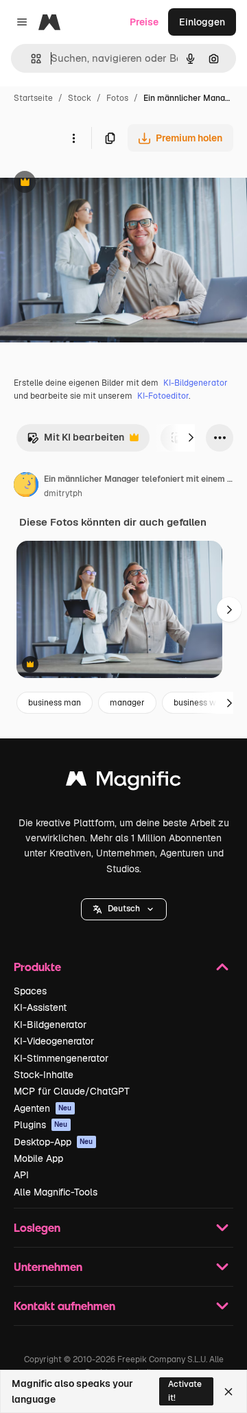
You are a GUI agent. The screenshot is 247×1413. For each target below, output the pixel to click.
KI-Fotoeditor (163, 395)
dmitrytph (63, 493)
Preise (144, 22)
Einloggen (202, 22)
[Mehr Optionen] (73, 138)
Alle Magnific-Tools (55, 1192)
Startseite (33, 98)
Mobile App (38, 1158)
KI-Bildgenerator (195, 382)
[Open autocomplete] (30, 59)
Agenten (43, 1108)
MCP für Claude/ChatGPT (72, 1091)
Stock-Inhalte (43, 1074)
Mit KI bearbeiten (75, 441)
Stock (79, 98)
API (21, 1175)
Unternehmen (48, 1266)
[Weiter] (190, 438)
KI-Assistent (40, 1007)
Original (88, 183)
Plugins (41, 1125)
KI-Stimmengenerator (61, 1058)
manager (127, 702)
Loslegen (37, 1227)
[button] (124, 909)
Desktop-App (53, 1142)
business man (54, 702)
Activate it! (185, 1391)
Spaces (30, 991)
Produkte (37, 966)
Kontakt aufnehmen (64, 1305)
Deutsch (124, 908)
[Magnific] (123, 782)
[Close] (228, 1391)
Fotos (117, 98)
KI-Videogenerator (54, 1041)
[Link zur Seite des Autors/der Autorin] (26, 486)
